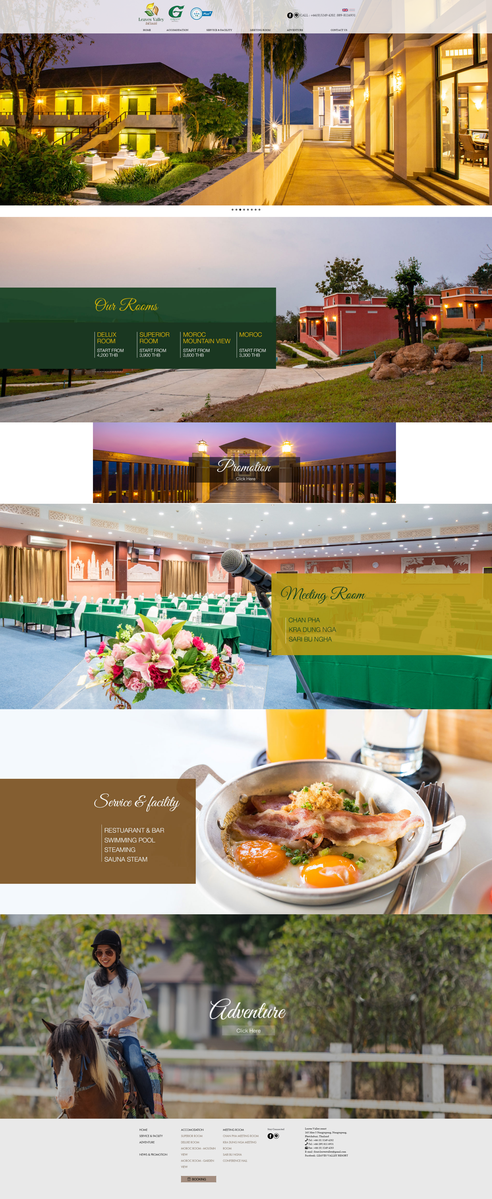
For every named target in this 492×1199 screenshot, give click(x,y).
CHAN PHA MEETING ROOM (241, 1136)
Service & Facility (151, 1136)
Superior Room (192, 1136)
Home (143, 1130)
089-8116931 (346, 15)
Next (487, 103)
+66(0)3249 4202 (323, 15)
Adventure (147, 1142)
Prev (5, 103)
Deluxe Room (190, 1142)
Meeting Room (233, 1130)
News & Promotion (153, 1154)
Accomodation (192, 1130)
